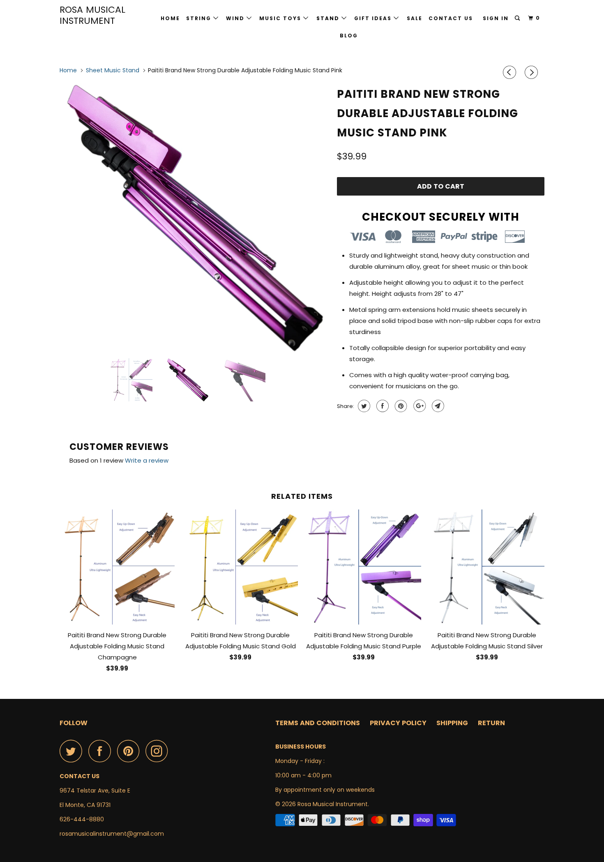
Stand (328, 18)
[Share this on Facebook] (381, 406)
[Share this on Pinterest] (400, 406)
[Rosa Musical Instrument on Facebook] (101, 751)
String (199, 18)
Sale (414, 18)
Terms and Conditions (317, 723)
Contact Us (451, 18)
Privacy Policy (398, 723)
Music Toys (281, 18)
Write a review (146, 460)
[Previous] (511, 72)
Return (491, 723)
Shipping (452, 723)
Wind (236, 18)
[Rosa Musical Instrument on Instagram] (159, 751)
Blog (349, 35)
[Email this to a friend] (437, 406)
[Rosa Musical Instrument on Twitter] (73, 751)
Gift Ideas (374, 18)
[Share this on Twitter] (363, 406)
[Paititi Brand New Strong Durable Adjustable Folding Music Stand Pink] (194, 217)
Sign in (496, 18)
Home (170, 18)
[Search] (518, 18)
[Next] (532, 72)
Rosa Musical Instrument (92, 15)
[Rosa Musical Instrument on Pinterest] (130, 751)
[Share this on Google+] (418, 406)
